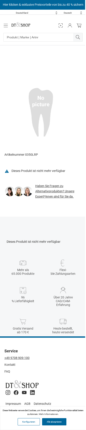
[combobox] (36, 12)
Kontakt (9, 364)
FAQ (7, 371)
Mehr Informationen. (49, 414)
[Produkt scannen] (60, 25)
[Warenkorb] (80, 25)
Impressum (13, 403)
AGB (27, 403)
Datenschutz (42, 403)
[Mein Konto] (70, 25)
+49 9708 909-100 (17, 358)
